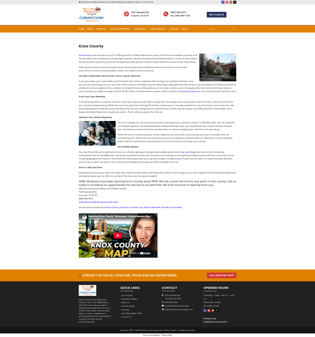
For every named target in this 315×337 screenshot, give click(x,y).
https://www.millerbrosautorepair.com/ (98, 202)
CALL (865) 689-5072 (221, 275)
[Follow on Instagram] (226, 2)
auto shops (190, 152)
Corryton (124, 207)
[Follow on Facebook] (222, 2)
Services (101, 29)
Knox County (85, 55)
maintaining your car (189, 91)
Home (81, 29)
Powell (164, 207)
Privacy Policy (166, 335)
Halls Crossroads (152, 207)
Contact (174, 29)
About (90, 29)
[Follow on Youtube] (230, 2)
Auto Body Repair (120, 29)
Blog (184, 29)
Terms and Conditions (151, 335)
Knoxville (177, 207)
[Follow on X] (234, 2)
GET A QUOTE (216, 14)
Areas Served (157, 29)
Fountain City (136, 207)
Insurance (139, 29)
